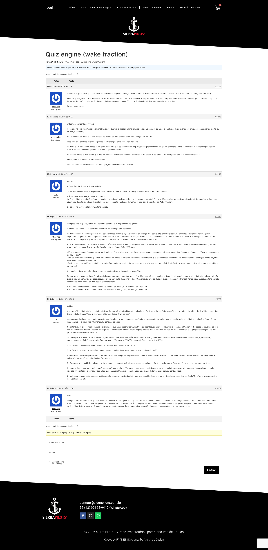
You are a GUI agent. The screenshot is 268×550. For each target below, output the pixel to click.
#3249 (218, 216)
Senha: (52, 452)
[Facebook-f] (83, 515)
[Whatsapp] (98, 515)
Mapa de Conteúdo (190, 7)
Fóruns (60, 62)
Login (51, 7)
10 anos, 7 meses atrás (120, 67)
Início (72, 7)
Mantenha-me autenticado (58, 463)
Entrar (211, 470)
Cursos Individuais (126, 7)
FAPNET (121, 539)
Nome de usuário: (56, 443)
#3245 (218, 117)
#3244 (218, 86)
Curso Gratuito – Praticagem (96, 7)
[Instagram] (90, 515)
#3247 (218, 174)
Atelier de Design (154, 539)
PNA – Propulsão (72, 62)
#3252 (218, 388)
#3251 (218, 299)
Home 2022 (51, 62)
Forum (170, 7)
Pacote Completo (152, 7)
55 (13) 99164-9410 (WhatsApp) (103, 508)
